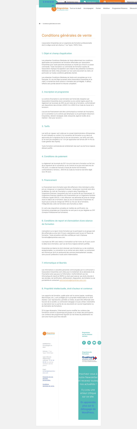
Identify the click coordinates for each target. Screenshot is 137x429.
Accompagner (88, 8)
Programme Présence (119, 8)
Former (98, 8)
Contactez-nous (72, 2)
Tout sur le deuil (75, 8)
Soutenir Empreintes (114, 2)
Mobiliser (106, 8)
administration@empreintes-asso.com (73, 280)
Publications (91, 2)
